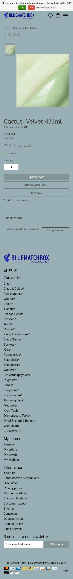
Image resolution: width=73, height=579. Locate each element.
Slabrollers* (11, 360)
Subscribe (56, 544)
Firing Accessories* (17, 334)
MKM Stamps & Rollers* (20, 420)
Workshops (11, 426)
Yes (22, 7)
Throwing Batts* (14, 400)
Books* (8, 304)
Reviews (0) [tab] (14, 218)
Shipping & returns (16, 498)
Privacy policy (13, 488)
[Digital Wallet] (14, 573)
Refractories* (12, 354)
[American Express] (18, 568)
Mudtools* (11, 405)
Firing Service (13, 529)
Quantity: (8, 160)
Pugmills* (10, 380)
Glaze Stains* (13, 339)
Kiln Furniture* (13, 395)
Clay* (7, 283)
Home (7, 28)
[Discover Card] (42, 568)
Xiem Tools (11, 410)
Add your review (55, 230)
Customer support (15, 503)
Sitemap (9, 508)
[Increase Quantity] (15, 167)
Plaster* (9, 329)
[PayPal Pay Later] (30, 568)
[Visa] (12, 568)
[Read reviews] (16, 145)
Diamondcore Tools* (17, 415)
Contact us (11, 513)
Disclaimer (11, 483)
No (31, 7)
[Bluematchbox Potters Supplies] (19, 15)
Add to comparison (17, 200)
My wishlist (11, 459)
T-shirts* (9, 309)
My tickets (11, 454)
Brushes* (10, 319)
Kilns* (8, 349)
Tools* (8, 324)
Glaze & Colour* (14, 288)
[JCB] (48, 568)
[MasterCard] (6, 568)
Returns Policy (13, 524)
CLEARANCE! (12, 431)
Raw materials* (14, 294)
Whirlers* (10, 370)
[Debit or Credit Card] (6, 573)
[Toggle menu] (65, 15)
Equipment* (11, 390)
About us (9, 473)
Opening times (13, 518)
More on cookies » (46, 7)
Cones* (8, 385)
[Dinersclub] (54, 568)
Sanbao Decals (13, 314)
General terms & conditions (21, 478)
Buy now (36, 193)
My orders (10, 449)
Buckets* (10, 344)
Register (9, 444)
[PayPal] (24, 568)
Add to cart (36, 177)
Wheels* (9, 299)
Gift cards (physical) (17, 375)
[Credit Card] (36, 568)
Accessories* (13, 365)
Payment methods (16, 493)
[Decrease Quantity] (7, 167)
